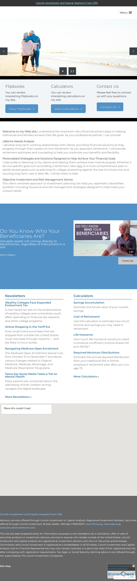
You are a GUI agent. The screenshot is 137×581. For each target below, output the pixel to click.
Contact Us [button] (108, 107)
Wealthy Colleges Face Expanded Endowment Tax (28, 304)
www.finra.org (94, 524)
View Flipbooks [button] (20, 108)
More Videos (8, 255)
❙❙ (72, 71)
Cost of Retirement (87, 316)
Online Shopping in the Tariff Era (27, 326)
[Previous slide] (4, 51)
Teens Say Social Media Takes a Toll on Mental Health (31, 375)
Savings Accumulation (89, 302)
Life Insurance (83, 334)
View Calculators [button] (66, 108)
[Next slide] (133, 51)
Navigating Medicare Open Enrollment (31, 348)
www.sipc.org (112, 524)
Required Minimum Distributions (96, 352)
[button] (126, 13)
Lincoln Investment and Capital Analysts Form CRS (67, 3)
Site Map (5, 566)
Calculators (83, 296)
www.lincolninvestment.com (17, 527)
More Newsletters (18, 396)
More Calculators (86, 376)
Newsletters (15, 296)
